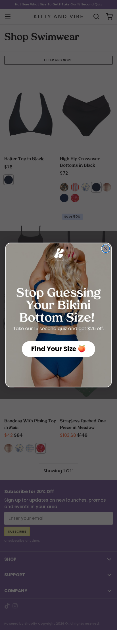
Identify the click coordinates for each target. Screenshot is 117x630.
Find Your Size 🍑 (58, 349)
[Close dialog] (106, 249)
